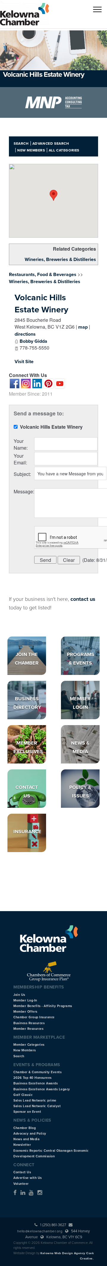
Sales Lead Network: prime (34, 1100)
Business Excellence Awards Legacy (41, 1089)
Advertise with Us (27, 1178)
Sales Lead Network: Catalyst (37, 1106)
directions (25, 334)
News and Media (26, 1139)
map (83, 327)
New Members (31, 150)
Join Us (19, 995)
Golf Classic (22, 1095)
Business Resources (29, 1023)
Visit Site (24, 362)
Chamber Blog (24, 1128)
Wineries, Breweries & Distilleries (60, 259)
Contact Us (22, 1172)
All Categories (64, 150)
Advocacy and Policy (29, 1134)
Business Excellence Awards (35, 1083)
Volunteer (21, 1184)
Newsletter (22, 1145)
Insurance (27, 832)
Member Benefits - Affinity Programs (42, 1006)
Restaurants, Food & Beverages (42, 275)
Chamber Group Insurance (34, 1017)
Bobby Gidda (33, 341)
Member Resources (28, 1029)
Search (21, 143)
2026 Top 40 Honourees (32, 1078)
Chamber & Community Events (37, 1072)
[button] (53, 195)
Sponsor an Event (27, 1112)
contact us (82, 599)
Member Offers (25, 1012)
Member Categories (29, 1045)
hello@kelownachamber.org (39, 1231)
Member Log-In (25, 1000)
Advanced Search (50, 143)
